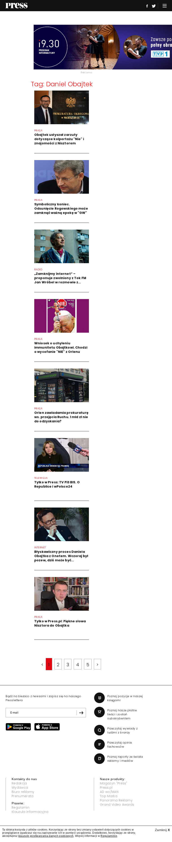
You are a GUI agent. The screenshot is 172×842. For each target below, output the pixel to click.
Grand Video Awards (117, 804)
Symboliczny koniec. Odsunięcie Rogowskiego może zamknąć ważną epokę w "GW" (61, 208)
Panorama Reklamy (116, 800)
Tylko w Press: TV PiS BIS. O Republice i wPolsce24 (57, 484)
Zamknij (162, 830)
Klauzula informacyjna (30, 811)
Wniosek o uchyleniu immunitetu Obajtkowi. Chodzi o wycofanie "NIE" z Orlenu (60, 347)
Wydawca (20, 787)
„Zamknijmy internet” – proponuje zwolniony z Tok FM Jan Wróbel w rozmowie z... (60, 277)
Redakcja (19, 783)
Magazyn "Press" (113, 783)
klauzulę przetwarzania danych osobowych (45, 836)
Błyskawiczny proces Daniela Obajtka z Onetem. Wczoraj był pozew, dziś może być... (61, 555)
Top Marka (108, 796)
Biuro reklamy (23, 792)
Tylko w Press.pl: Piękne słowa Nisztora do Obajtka (60, 623)
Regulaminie (109, 836)
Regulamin (20, 807)
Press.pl (106, 787)
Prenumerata (23, 796)
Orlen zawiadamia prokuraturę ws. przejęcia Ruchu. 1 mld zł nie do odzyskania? (61, 416)
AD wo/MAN (109, 792)
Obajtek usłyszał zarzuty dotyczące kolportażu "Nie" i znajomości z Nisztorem (59, 138)
